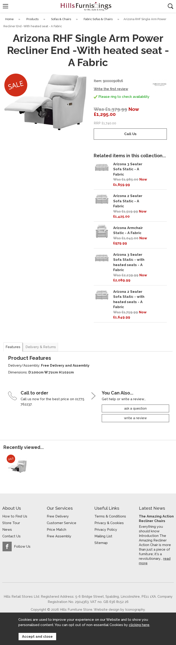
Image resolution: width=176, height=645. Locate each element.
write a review (135, 418)
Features (13, 347)
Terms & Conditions (110, 516)
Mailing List (103, 536)
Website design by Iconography (119, 609)
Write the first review (111, 89)
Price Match (56, 530)
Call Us (130, 134)
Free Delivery (58, 516)
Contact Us (11, 536)
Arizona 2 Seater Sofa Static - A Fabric (127, 201)
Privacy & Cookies (109, 523)
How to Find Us (14, 516)
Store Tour (11, 523)
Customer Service (61, 523)
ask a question (135, 408)
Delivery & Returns (40, 347)
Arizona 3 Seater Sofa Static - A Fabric (127, 169)
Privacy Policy (105, 530)
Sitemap (101, 543)
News (7, 530)
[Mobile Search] (170, 6)
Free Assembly (59, 536)
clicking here (139, 625)
